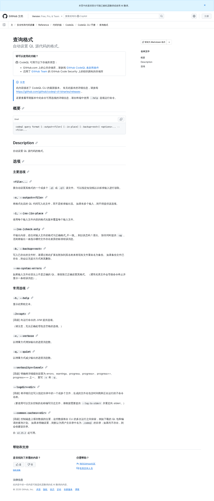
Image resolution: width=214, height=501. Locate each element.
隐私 (45, 489)
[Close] (205, 5)
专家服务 (68, 489)
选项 (17, 161)
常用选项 (19, 288)
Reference (43, 24)
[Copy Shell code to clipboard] (121, 119)
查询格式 (103, 24)
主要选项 (19, 172)
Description (23, 143)
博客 (77, 489)
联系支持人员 (86, 468)
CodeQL (69, 24)
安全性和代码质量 (25, 24)
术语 (38, 489)
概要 (17, 108)
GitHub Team (39, 71)
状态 (52, 489)
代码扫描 (57, 24)
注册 (206, 16)
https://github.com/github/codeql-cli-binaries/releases (48, 91)
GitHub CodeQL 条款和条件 (83, 67)
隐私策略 (17, 470)
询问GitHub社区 (87, 463)
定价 (59, 489)
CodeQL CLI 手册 (86, 24)
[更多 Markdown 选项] (169, 42)
